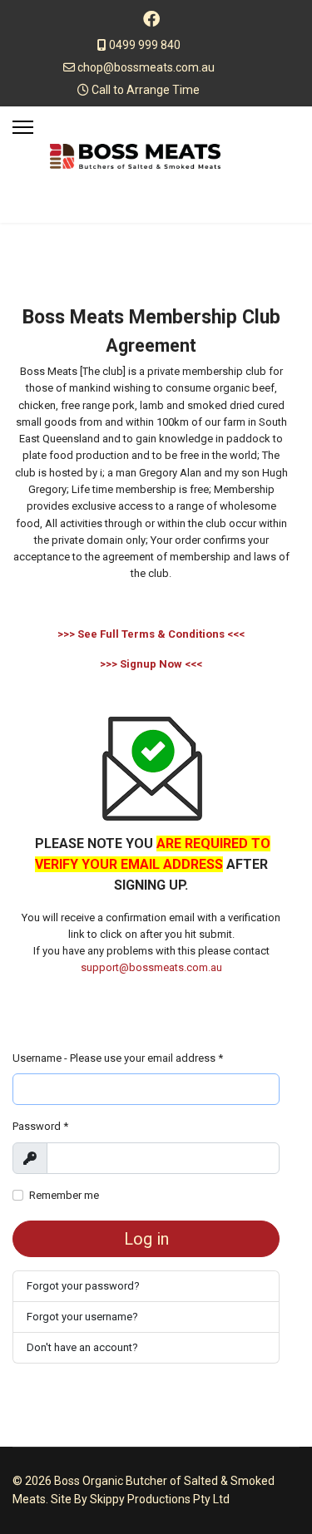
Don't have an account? (82, 1347)
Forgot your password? (83, 1286)
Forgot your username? (82, 1316)
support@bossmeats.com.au (151, 967)
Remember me (64, 1195)
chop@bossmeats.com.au (146, 67)
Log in (146, 1239)
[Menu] (22, 127)
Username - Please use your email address (117, 1058)
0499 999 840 (145, 45)
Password (40, 1126)
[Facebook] (151, 19)
